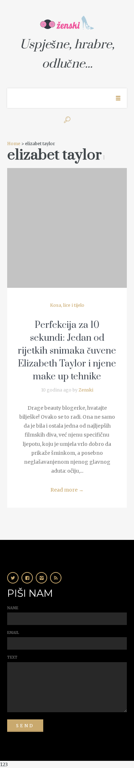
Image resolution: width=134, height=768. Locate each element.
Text (12, 657)
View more (67, 228)
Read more (67, 490)
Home (13, 143)
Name (12, 608)
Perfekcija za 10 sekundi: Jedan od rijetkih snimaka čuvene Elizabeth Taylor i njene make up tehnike (67, 351)
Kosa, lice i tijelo (67, 305)
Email (13, 632)
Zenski (86, 390)
